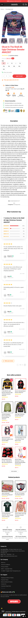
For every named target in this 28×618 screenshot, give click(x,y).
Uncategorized (9, 9)
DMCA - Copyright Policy (6, 568)
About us (3, 562)
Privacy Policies (4, 566)
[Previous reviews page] (17, 365)
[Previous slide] (2, 24)
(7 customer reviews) (13, 55)
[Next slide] (25, 24)
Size (3, 60)
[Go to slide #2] (12, 40)
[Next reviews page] (25, 365)
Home (2, 9)
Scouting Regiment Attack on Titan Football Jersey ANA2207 (7, 515)
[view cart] (26, 4)
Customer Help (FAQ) (6, 586)
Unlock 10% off (3, 611)
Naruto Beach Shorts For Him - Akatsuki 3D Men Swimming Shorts (7, 461)
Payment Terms (4, 579)
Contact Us (3, 584)
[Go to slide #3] (19, 40)
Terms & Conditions (5, 564)
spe (14, 203)
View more (14, 471)
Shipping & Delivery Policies (7, 577)
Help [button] (25, 616)
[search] (23, 4)
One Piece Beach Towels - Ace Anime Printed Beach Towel (20, 439)
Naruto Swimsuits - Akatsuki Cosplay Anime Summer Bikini (7, 439)
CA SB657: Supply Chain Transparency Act (11, 570)
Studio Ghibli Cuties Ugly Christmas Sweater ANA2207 (20, 515)
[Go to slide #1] (4, 40)
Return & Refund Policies (6, 582)
